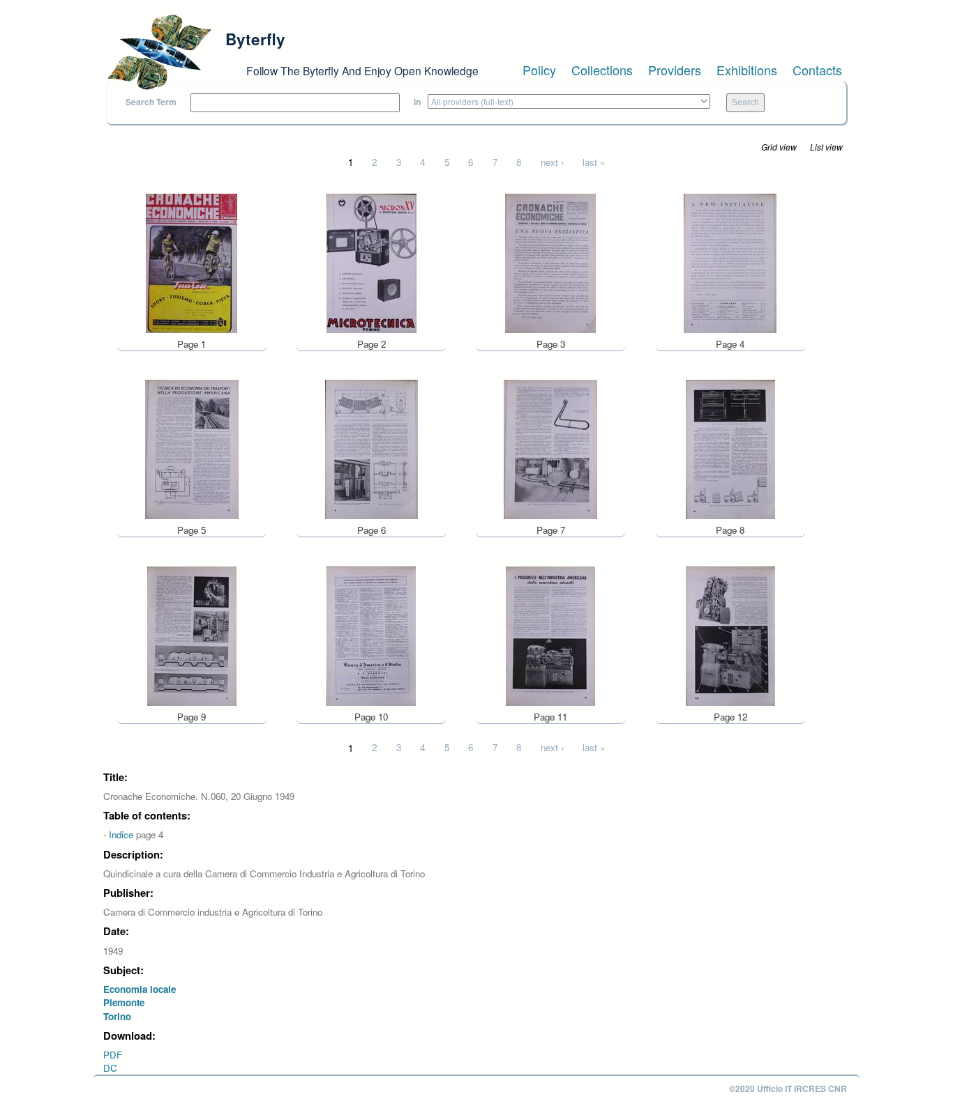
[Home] (159, 52)
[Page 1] (191, 261)
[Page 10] (371, 634)
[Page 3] (550, 261)
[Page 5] (191, 448)
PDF (112, 1054)
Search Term (151, 102)
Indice (121, 834)
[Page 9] (192, 634)
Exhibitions (746, 70)
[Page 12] (730, 634)
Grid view (779, 147)
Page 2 (371, 344)
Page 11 (550, 716)
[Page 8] (730, 448)
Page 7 (550, 530)
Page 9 (191, 716)
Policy (539, 70)
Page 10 (371, 716)
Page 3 (550, 344)
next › (552, 162)
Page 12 (730, 716)
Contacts (817, 70)
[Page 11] (550, 634)
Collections (602, 70)
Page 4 (730, 344)
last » (594, 162)
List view (826, 147)
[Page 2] (371, 261)
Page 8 (730, 530)
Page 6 (371, 530)
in (417, 102)
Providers (674, 70)
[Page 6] (371, 448)
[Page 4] (730, 261)
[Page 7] (550, 448)
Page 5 (191, 530)
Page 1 (191, 344)
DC (110, 1068)
